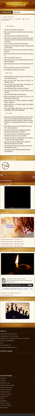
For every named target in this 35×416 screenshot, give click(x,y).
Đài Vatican (3, 378)
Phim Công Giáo (4, 407)
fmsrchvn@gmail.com (5, 345)
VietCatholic (3, 380)
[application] (17, 285)
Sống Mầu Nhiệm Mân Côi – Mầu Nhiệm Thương (12, 243)
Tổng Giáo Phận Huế (5, 392)
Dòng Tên (2, 398)
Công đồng (27, 19)
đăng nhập (19, 181)
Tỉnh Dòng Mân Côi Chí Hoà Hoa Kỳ (8, 334)
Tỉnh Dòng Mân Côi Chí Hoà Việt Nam (9, 336)
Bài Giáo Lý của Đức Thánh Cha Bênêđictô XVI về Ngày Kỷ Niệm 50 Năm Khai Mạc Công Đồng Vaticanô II (18, 39)
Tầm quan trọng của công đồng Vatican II (16, 35)
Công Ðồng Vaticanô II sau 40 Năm (14, 69)
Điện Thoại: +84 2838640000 (7, 340)
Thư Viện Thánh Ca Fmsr (7, 295)
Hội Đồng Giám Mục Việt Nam (7, 385)
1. (15, 288)
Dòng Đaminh (3, 401)
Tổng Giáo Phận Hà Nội (5, 389)
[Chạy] (4, 285)
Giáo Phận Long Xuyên (5, 394)
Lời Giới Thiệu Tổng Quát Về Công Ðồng (16, 43)
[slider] (30, 285)
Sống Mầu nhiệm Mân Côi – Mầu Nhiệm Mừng (12, 246)
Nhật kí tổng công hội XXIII (10, 175)
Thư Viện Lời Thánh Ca (5, 405)
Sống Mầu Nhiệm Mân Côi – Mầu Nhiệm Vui (11, 239)
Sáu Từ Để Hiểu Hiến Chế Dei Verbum (15, 94)
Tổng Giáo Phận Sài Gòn (6, 387)
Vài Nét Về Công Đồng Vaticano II (14, 29)
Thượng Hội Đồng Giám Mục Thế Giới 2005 (17, 67)
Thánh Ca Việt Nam (5, 403)
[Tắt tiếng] (26, 285)
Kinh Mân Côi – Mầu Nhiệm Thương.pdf (10, 293)
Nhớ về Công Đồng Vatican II (12, 57)
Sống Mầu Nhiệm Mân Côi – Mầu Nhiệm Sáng (12, 241)
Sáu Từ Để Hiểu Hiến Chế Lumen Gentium (16, 88)
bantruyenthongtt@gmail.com (10, 347)
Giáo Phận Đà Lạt (4, 396)
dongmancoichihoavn (8, 19)
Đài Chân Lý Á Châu (5, 383)
